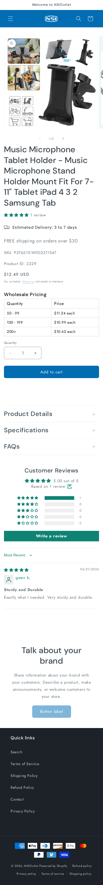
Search (16, 752)
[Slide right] (63, 138)
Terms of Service (25, 763)
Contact (17, 799)
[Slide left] (40, 138)
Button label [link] (51, 711)
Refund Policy (22, 787)
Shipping (28, 281)
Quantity (10, 342)
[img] (16, 570)
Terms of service (52, 874)
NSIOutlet (31, 865)
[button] (10, 18)
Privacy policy (26, 874)
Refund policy (82, 866)
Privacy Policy (23, 811)
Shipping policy (80, 874)
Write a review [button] (51, 536)
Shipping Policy (24, 775)
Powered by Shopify (53, 865)
